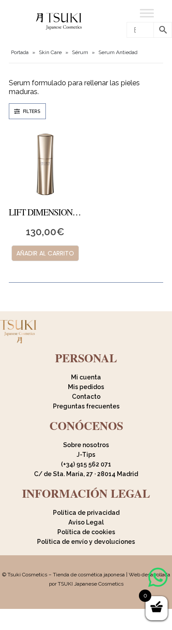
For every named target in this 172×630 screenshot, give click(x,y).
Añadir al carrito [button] (45, 253)
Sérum (80, 52)
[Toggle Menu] (147, 13)
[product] (45, 164)
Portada (20, 52)
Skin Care (50, 52)
